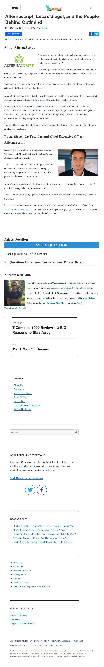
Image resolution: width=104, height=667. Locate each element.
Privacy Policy (20, 574)
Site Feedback (16, 619)
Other (17, 39)
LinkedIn (60, 302)
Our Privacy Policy (39, 640)
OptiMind (39, 106)
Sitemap (17, 578)
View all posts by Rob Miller (15, 308)
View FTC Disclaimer (61, 640)
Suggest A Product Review (22, 623)
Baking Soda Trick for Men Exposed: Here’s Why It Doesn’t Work (44, 525)
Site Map (78, 640)
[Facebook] (91, 34)
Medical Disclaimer (23, 392)
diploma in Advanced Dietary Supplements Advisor (68, 287)
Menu (15, 8)
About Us (18, 385)
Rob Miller (42, 28)
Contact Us (19, 389)
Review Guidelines (22, 408)
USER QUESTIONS (13, 34)
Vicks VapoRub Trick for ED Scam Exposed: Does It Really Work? (44, 533)
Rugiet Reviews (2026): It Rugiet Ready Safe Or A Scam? (40, 529)
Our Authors (19, 400)
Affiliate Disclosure (22, 570)
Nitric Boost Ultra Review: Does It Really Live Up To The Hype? (43, 541)
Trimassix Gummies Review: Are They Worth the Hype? (39, 537)
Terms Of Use (20, 397)
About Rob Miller (19, 640)
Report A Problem (18, 615)
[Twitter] (96, 34)
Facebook (51, 302)
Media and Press (21, 582)
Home (8, 39)
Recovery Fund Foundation (16, 209)
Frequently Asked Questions (27, 405)
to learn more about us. (26, 477)
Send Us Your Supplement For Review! (31, 586)
